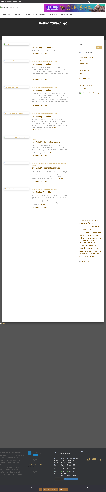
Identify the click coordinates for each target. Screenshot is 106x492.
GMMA (50, 137)
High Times (90, 240)
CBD (99, 233)
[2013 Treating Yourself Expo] (16, 61)
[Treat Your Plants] (91, 154)
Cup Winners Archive (43, 137)
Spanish (86, 251)
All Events (35, 45)
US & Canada (28, 14)
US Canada (54, 45)
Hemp (84, 240)
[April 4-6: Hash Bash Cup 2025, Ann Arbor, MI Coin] (70, 467)
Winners (89, 256)
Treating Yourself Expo (44, 45)
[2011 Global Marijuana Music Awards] (16, 137)
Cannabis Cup (85, 230)
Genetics (98, 238)
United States (92, 253)
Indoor (86, 245)
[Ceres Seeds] (74, 8)
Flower (93, 238)
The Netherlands (97, 251)
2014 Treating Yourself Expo (42, 47)
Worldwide (54, 14)
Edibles (82, 238)
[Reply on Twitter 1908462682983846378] (28, 467)
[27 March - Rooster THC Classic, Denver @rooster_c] (63, 467)
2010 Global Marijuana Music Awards (46, 168)
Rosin (88, 248)
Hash (81, 240)
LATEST (10, 14)
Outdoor (91, 245)
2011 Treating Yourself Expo (42, 116)
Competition (83, 235)
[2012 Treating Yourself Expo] (16, 87)
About (72, 14)
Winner (82, 257)
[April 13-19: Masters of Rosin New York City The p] (63, 460)
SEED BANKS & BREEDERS (87, 82)
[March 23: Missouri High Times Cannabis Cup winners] (76, 467)
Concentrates (90, 235)
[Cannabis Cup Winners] (9, 7)
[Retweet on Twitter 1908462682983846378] (31, 467)
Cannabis (95, 226)
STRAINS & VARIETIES (86, 85)
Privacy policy (63, 489)
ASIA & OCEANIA (84, 70)
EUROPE (82, 60)
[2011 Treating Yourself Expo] (16, 113)
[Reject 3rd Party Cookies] (104, 488)
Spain (81, 251)
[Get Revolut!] (53, 385)
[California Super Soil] (91, 284)
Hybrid (97, 242)
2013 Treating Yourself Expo (42, 64)
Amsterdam (83, 223)
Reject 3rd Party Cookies (50, 489)
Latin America (41, 14)
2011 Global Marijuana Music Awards (46, 142)
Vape (98, 253)
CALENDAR (64, 14)
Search (81, 44)
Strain (90, 251)
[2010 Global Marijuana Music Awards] (16, 163)
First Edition (88, 238)
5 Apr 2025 (43, 459)
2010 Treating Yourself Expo (42, 192)
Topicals (82, 253)
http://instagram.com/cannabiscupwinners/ (39, 462)
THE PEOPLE (83, 88)
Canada (88, 227)
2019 (80, 220)
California (82, 227)
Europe (17, 14)
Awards (91, 223)
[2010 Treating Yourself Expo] (16, 189)
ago (43, 53)
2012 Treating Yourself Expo (42, 90)
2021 (83, 220)
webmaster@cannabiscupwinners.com (12, 1)
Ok (40, 489)
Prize (95, 245)
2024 (94, 220)
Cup (96, 235)
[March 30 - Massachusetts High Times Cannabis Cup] (57, 467)
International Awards (59, 137)
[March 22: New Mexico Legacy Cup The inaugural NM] (76, 473)
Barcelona (97, 223)
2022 (86, 220)
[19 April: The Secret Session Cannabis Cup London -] (57, 460)
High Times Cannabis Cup (87, 242)
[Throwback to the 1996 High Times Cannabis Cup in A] (70, 460)
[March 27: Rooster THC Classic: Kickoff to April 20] (70, 473)
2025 (97, 220)
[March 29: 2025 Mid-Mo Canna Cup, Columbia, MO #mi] (57, 473)
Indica (82, 245)
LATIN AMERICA (84, 67)
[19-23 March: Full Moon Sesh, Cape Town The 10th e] (63, 473)
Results (83, 248)
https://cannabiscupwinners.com (36, 464)
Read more (37, 77)
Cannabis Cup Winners (88, 233)
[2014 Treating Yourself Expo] (16, 44)
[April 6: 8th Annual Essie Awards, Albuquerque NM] (76, 460)
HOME (4, 14)
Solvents (98, 248)
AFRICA (82, 73)
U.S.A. (86, 253)
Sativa (93, 248)
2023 (89, 220)
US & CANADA (84, 64)
